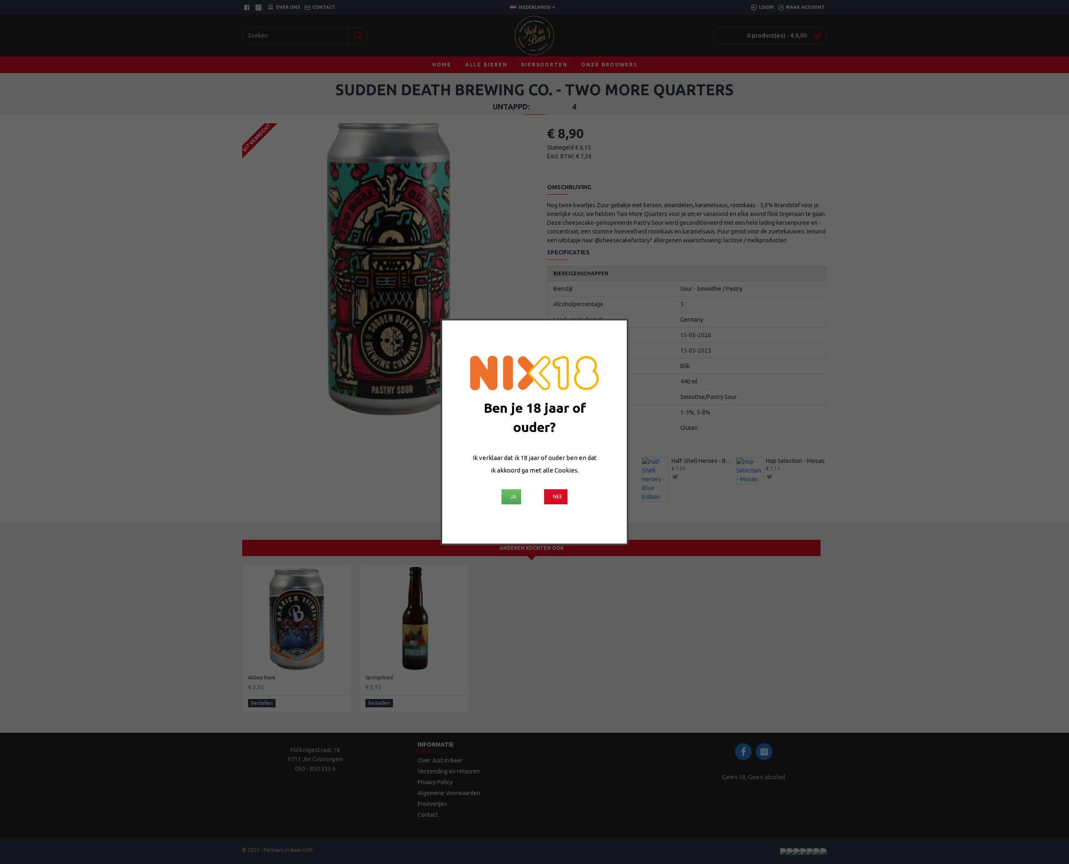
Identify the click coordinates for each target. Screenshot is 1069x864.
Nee (557, 496)
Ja (513, 496)
